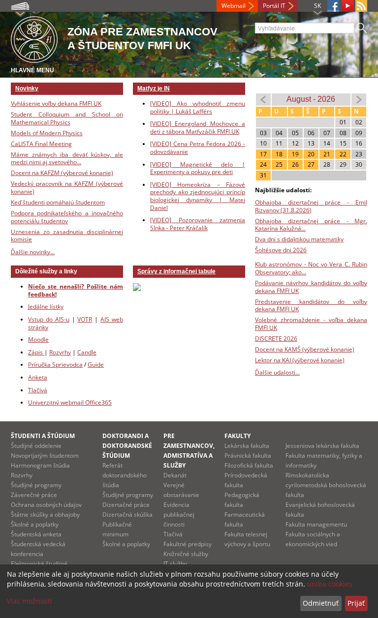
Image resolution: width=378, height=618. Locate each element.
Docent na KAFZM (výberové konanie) (62, 173)
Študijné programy (36, 485)
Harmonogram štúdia (40, 465)
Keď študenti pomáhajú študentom (58, 202)
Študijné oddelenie (36, 445)
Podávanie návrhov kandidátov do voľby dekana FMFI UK (311, 287)
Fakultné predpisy (187, 544)
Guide (96, 364)
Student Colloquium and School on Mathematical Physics (67, 118)
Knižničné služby (185, 554)
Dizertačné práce (126, 504)
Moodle (38, 339)
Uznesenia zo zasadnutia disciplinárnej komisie (67, 236)
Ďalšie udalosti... (277, 372)
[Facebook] (333, 6)
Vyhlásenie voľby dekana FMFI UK (56, 103)
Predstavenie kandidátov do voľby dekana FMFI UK (311, 305)
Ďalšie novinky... (33, 252)
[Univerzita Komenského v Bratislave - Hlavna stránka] (34, 38)
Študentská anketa (36, 534)
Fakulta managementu (316, 524)
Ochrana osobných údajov (46, 504)
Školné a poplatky (35, 524)
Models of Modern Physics (47, 133)
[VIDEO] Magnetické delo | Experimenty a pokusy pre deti (197, 168)
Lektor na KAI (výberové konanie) (300, 360)
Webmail (233, 5)
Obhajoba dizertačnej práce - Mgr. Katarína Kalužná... (311, 225)
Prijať (356, 603)
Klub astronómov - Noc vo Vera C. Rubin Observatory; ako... (311, 268)
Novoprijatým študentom (45, 455)
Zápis (36, 352)
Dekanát (175, 475)
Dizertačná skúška (127, 514)
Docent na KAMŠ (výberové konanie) (304, 349)
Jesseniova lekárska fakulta (322, 445)
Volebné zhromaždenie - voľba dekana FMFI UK (311, 324)
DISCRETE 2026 (276, 338)
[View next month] (359, 99)
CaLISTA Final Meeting (41, 144)
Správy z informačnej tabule (176, 271)
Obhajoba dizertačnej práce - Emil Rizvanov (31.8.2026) (311, 206)
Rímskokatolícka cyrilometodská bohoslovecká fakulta (325, 485)
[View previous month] (263, 99)
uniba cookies (329, 584)
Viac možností (29, 601)
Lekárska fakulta (246, 445)
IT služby (175, 563)
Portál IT (274, 5)
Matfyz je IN (153, 88)
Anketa (37, 377)
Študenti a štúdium (43, 436)
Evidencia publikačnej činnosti (178, 514)
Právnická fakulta (247, 455)
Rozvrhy (60, 352)
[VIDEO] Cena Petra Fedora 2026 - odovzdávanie (197, 148)
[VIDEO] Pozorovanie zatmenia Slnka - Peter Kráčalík (197, 224)
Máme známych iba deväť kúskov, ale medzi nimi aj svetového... (67, 158)
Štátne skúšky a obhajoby (45, 514)
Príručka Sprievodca (55, 364)
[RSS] (361, 6)
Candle (86, 352)
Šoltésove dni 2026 (281, 250)
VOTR (84, 319)
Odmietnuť (321, 603)
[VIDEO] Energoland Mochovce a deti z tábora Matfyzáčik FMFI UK (197, 127)
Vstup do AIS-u (48, 319)
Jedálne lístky (45, 306)
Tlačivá (37, 390)
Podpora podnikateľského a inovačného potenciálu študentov (67, 217)
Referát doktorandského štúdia (124, 475)
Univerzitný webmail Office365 (70, 402)
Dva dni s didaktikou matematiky (299, 239)
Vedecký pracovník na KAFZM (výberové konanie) (67, 187)
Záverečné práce (34, 495)
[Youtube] (347, 6)
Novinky (26, 88)
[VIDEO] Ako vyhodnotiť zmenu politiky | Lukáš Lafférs (197, 107)
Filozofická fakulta (248, 465)
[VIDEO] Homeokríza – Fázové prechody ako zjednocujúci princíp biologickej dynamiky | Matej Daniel (197, 196)
